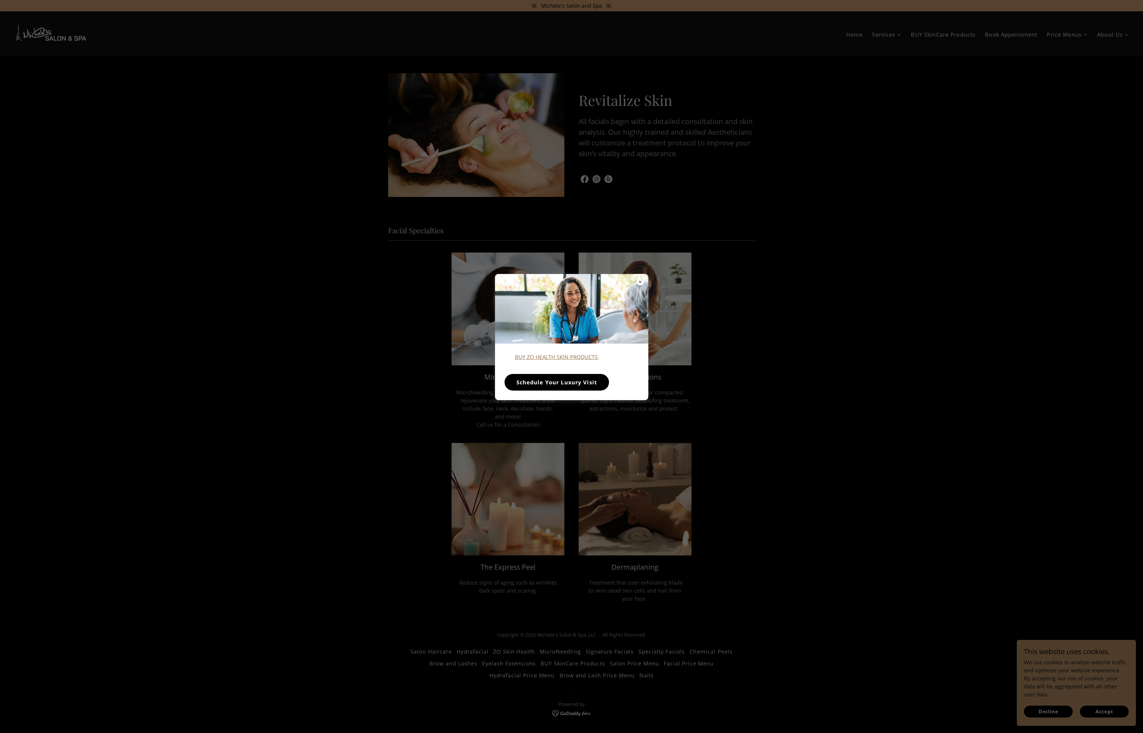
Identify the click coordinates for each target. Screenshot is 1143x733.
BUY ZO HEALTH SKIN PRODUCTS (557, 357)
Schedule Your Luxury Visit (556, 382)
